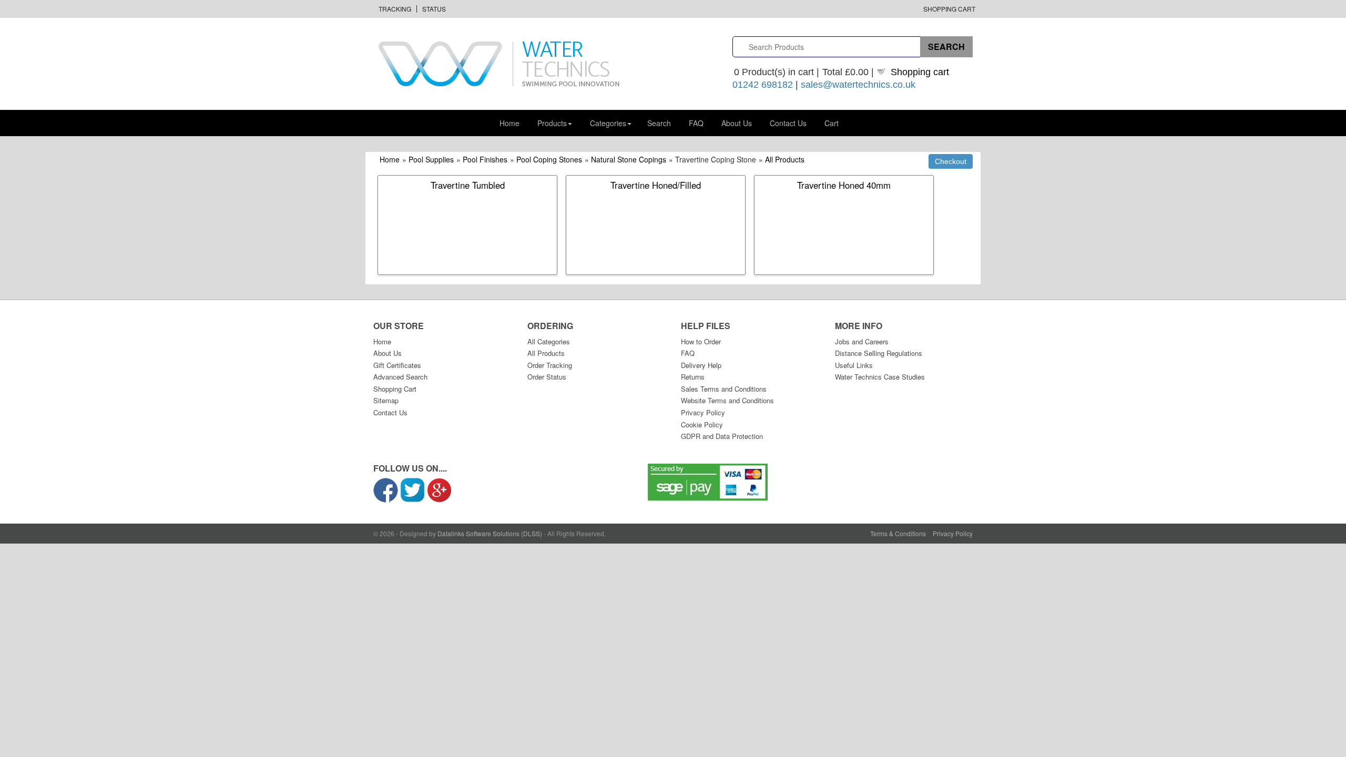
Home (509, 123)
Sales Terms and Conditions (724, 389)
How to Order (701, 341)
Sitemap (386, 400)
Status (434, 8)
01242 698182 (762, 84)
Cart (831, 123)
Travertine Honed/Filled (655, 185)
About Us (736, 123)
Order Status (546, 377)
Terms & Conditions (898, 533)
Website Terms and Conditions (727, 400)
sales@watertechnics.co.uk (858, 84)
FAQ (696, 123)
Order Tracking (549, 365)
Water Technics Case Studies (880, 377)
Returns (693, 377)
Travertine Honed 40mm (844, 185)
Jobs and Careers (862, 341)
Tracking (395, 8)
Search (659, 123)
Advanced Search (400, 377)
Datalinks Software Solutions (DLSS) (489, 533)
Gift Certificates (397, 365)
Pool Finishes (485, 159)
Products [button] (552, 123)
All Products (784, 159)
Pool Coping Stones (549, 159)
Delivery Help (701, 365)
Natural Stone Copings (628, 159)
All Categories (548, 341)
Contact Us (788, 123)
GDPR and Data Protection (722, 436)
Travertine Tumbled (468, 185)
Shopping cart (920, 72)
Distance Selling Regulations (878, 353)
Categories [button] (608, 123)
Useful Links (854, 365)
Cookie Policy (702, 424)
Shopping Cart (949, 8)
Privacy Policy (703, 412)
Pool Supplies (431, 159)
